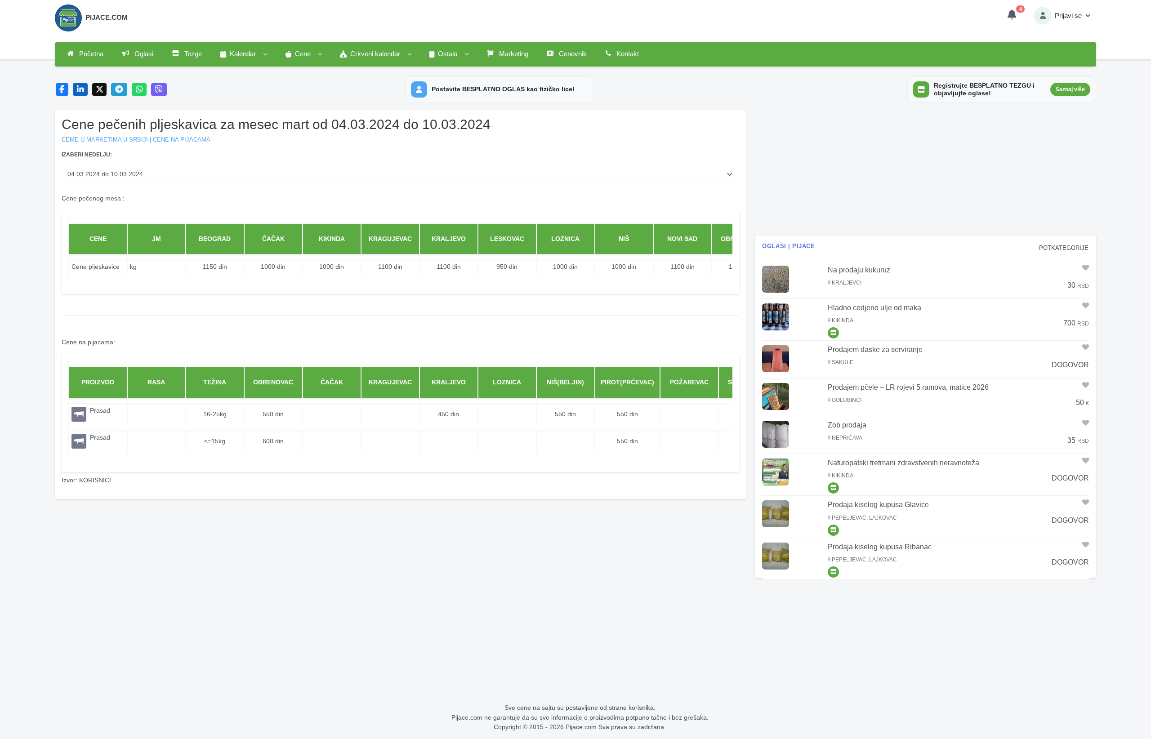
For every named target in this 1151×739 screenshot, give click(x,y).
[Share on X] (99, 89)
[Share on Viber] (159, 89)
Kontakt (627, 54)
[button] (243, 54)
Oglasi (143, 54)
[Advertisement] (925, 173)
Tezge (192, 54)
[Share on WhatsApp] (139, 89)
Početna (90, 54)
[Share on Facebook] (62, 89)
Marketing (512, 54)
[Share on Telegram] (119, 89)
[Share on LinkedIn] (80, 89)
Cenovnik (572, 54)
